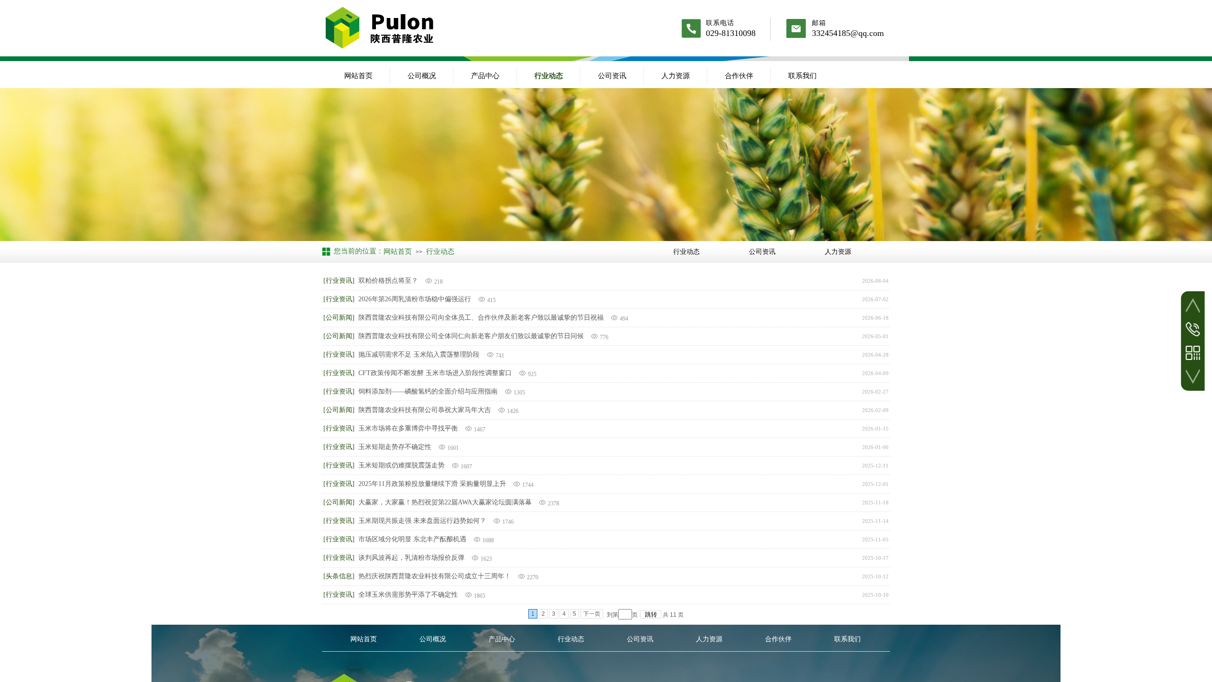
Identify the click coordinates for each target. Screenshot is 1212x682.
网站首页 (358, 76)
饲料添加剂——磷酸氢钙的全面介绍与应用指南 (428, 391)
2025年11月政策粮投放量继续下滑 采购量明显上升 (432, 483)
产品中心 (485, 76)
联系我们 (802, 76)
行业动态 (549, 76)
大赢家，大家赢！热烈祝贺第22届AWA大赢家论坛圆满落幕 (445, 502)
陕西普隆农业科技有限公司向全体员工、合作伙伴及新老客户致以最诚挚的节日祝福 (481, 317)
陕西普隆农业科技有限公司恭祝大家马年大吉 (424, 409)
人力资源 (675, 76)
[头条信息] (339, 576)
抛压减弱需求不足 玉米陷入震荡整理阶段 (419, 354)
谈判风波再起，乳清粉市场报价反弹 (411, 557)
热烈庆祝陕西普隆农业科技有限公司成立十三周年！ (434, 576)
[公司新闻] (339, 317)
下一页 (591, 613)
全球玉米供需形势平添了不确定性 (408, 594)
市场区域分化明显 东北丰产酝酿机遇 (412, 539)
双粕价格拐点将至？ (388, 280)
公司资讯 (612, 76)
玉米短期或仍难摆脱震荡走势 (401, 465)
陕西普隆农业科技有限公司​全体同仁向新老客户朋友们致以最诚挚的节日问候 (471, 336)
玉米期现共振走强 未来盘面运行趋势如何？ (422, 520)
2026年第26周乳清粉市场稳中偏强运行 (414, 299)
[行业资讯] (339, 280)
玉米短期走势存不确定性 (394, 446)
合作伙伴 (739, 76)
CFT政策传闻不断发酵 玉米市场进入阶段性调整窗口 (435, 373)
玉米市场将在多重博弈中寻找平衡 (408, 428)
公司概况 (422, 76)
